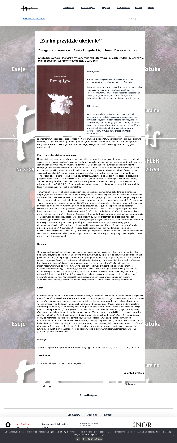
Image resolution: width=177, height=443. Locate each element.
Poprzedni (85, 395)
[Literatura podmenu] (76, 8)
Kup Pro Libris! (24, 424)
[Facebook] (8, 424)
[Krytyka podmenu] (113, 8)
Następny (92, 395)
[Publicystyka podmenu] (97, 8)
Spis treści (130, 384)
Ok (78, 439)
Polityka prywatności (52, 428)
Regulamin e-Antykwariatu (54, 424)
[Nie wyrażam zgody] (173, 435)
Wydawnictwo (24, 428)
